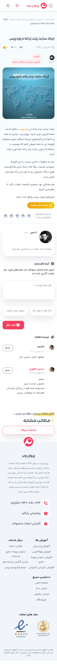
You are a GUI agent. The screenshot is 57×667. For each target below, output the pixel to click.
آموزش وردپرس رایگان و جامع (22, 19)
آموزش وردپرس (41, 546)
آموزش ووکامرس (41, 552)
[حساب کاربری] (8, 5)
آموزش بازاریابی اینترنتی (41, 567)
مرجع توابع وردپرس (15, 567)
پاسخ (7, 348)
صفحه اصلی (49, 19)
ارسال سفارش (41, 594)
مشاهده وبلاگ (28, 430)
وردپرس (24, 129)
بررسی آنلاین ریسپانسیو (15, 562)
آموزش (39, 19)
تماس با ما (41, 588)
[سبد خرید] (17, 5)
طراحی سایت (15, 546)
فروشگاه (41, 600)
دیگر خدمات (15, 540)
